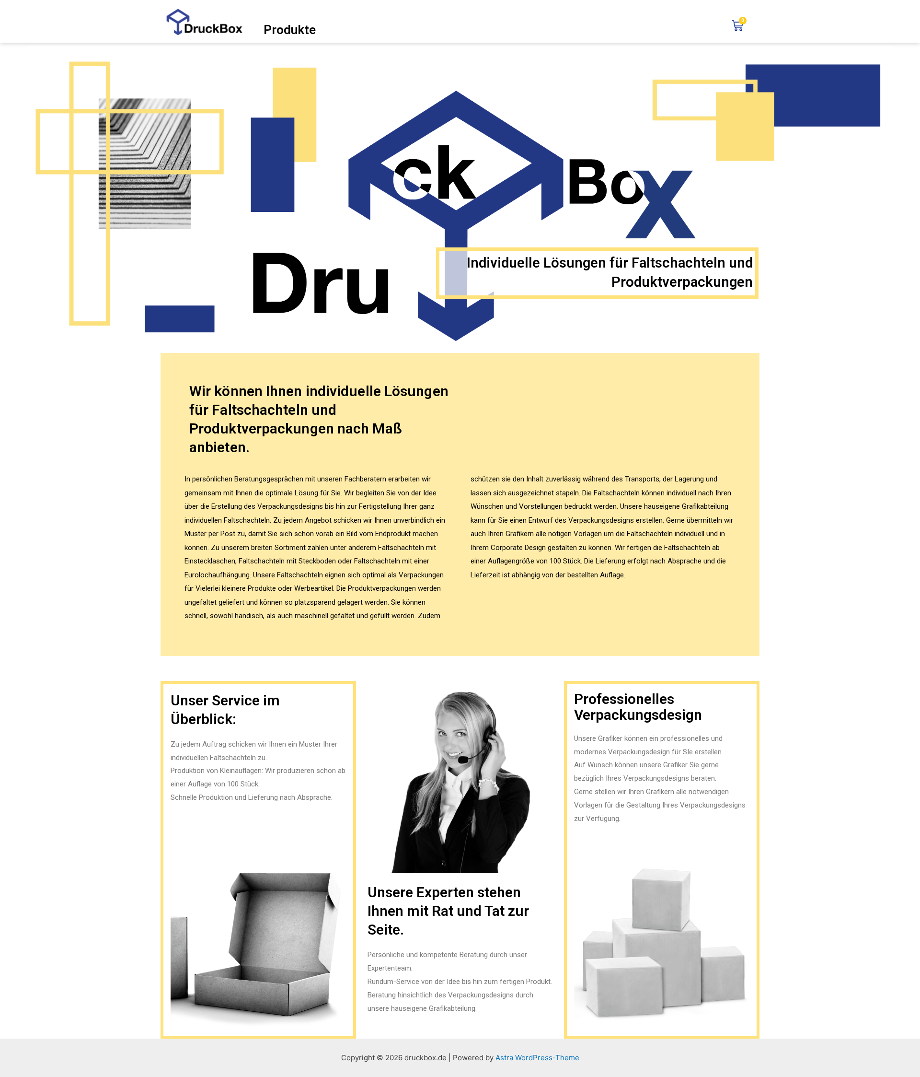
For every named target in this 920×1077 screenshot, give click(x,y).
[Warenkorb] (737, 25)
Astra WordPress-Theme (537, 1057)
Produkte (290, 30)
